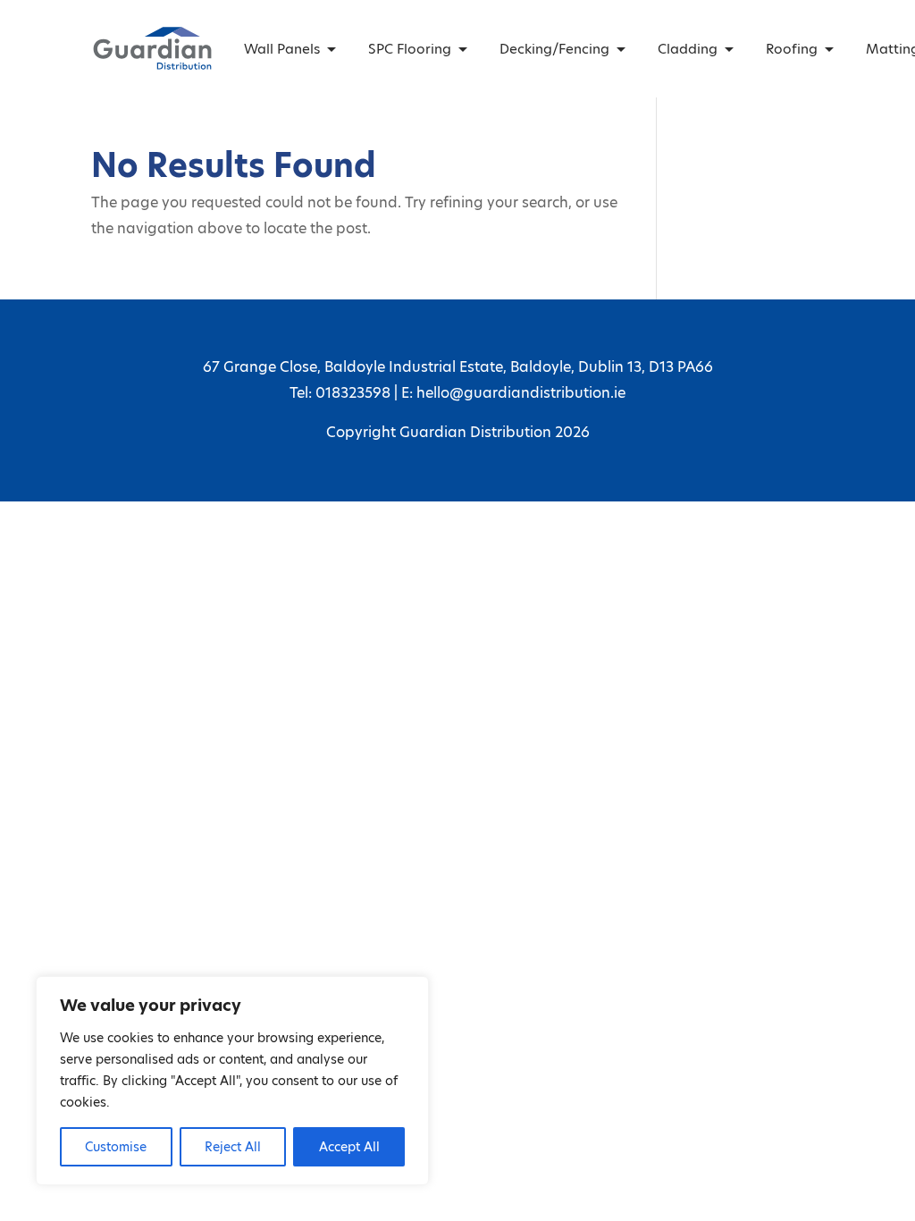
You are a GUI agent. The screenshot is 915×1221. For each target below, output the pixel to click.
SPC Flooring (409, 48)
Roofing (792, 48)
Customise (116, 1147)
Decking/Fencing (554, 48)
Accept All (349, 1147)
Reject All (233, 1147)
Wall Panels (282, 48)
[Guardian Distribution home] (152, 48)
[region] (232, 1080)
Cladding (688, 48)
